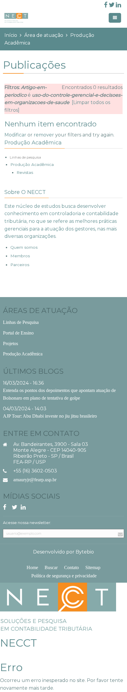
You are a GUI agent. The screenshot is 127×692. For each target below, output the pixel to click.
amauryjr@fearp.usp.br (34, 479)
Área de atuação (43, 35)
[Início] (58, 606)
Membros (20, 255)
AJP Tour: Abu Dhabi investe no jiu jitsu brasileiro (50, 416)
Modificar (15, 135)
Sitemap (92, 567)
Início (10, 35)
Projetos (10, 343)
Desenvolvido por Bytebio (63, 552)
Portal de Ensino (18, 332)
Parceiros (19, 264)
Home (32, 567)
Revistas (25, 172)
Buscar (51, 567)
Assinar (119, 541)
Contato (71, 567)
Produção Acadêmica (32, 164)
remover (44, 135)
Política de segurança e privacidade (64, 575)
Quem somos (24, 247)
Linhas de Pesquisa (21, 322)
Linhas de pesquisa (25, 157)
